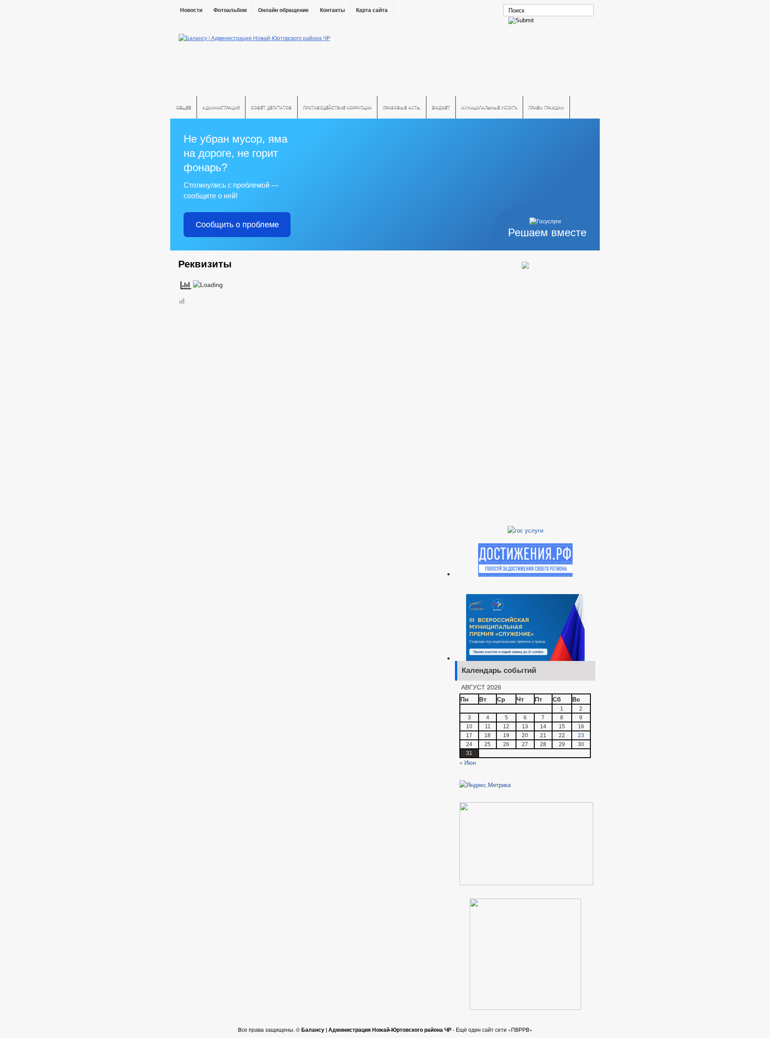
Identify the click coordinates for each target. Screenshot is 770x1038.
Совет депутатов (271, 107)
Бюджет (441, 107)
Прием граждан (546, 107)
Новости (191, 10)
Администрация (221, 107)
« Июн (467, 762)
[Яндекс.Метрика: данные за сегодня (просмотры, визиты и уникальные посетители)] (485, 784)
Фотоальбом (230, 10)
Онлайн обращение (283, 10)
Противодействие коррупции (337, 107)
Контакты (332, 10)
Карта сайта (372, 10)
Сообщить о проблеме (237, 224)
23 (581, 735)
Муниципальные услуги (489, 107)
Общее (183, 107)
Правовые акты (402, 107)
